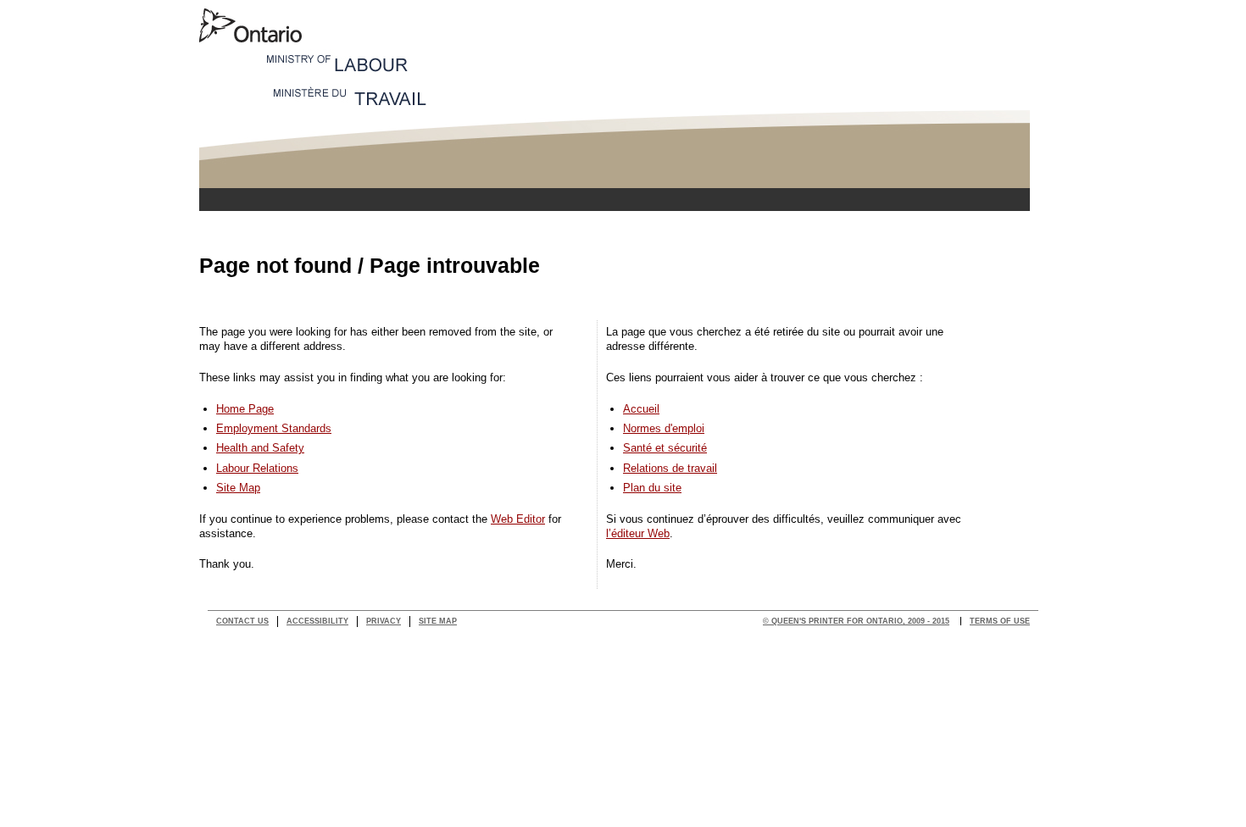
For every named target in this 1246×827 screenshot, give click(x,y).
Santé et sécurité (665, 447)
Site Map (238, 487)
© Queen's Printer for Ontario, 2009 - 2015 (856, 621)
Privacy (383, 621)
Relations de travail (670, 468)
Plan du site (652, 487)
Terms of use (1000, 621)
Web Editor (518, 519)
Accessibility (317, 621)
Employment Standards (273, 428)
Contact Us (242, 621)
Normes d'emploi (663, 428)
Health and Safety (260, 447)
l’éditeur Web (638, 533)
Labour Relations (257, 468)
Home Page (245, 408)
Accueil (641, 408)
